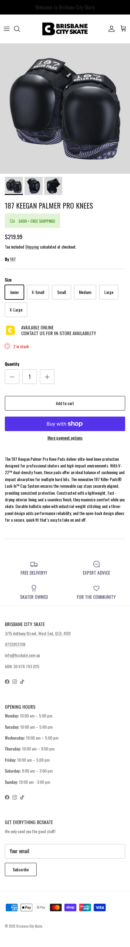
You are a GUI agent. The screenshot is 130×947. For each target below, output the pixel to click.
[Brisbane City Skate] (65, 29)
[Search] (20, 28)
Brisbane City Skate (29, 926)
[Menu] (6, 28)
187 (13, 259)
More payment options (65, 438)
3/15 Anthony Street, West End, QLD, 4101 (38, 633)
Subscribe (21, 869)
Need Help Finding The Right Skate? (65, 9)
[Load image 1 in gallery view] (65, 109)
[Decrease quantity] (12, 376)
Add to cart (65, 403)
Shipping (32, 246)
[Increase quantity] (47, 376)
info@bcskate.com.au (22, 655)
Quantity (12, 364)
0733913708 (15, 644)
